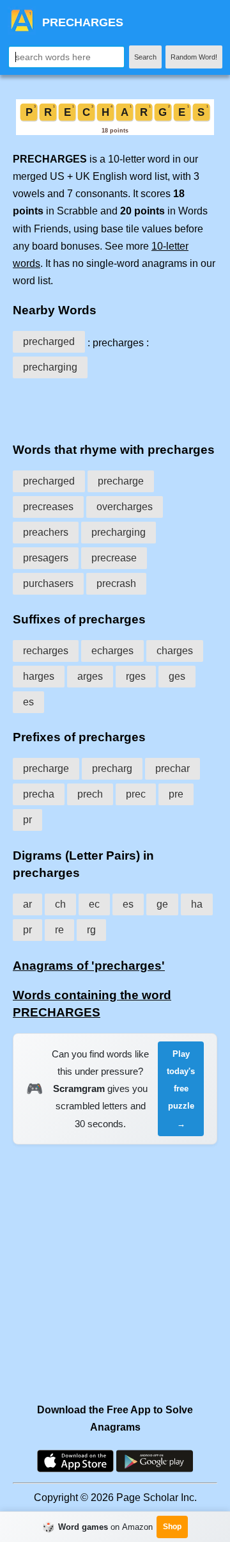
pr (27, 819)
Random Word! (194, 57)
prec (136, 794)
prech (90, 794)
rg (91, 929)
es (28, 701)
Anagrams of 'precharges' (89, 965)
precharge (121, 481)
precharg (112, 768)
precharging (50, 367)
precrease (114, 557)
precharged (49, 341)
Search (145, 57)
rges (136, 676)
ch (60, 904)
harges (38, 676)
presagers (45, 557)
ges (177, 676)
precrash (116, 583)
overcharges (124, 506)
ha (197, 904)
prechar (172, 768)
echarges (112, 650)
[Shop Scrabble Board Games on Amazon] (115, 131)
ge (162, 904)
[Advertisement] (115, 408)
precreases (48, 506)
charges (175, 650)
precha (38, 794)
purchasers (48, 583)
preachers (45, 532)
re (59, 929)
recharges (45, 650)
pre (176, 794)
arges (90, 676)
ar (27, 904)
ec (94, 904)
